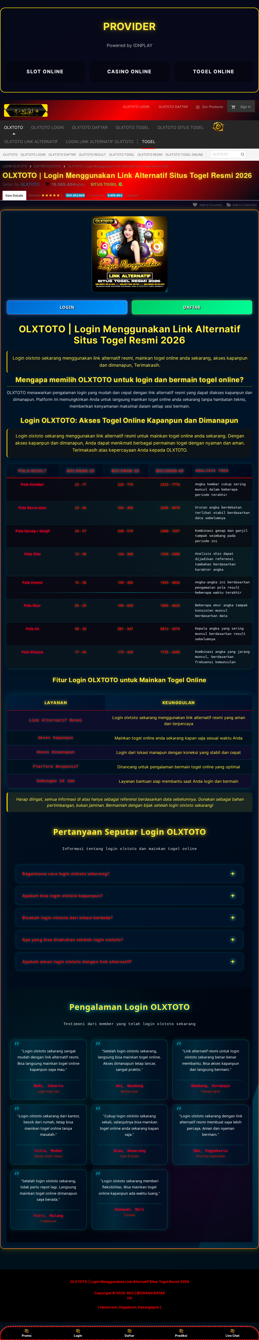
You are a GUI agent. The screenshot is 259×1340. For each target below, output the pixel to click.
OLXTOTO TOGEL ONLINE (184, 154)
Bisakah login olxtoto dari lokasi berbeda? (128, 917)
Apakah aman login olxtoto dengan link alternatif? (128, 961)
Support (132, 195)
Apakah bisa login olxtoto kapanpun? (128, 895)
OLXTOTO (10, 154)
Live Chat (233, 1335)
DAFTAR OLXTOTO (47, 166)
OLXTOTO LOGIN (33, 154)
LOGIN (67, 307)
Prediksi (181, 1335)
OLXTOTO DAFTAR (62, 154)
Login (78, 1335)
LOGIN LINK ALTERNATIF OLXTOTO (100, 141)
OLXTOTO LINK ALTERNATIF (31, 141)
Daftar (129, 1335)
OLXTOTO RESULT (92, 154)
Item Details (14, 195)
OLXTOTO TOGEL (122, 154)
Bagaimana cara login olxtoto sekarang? (128, 873)
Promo (26, 1335)
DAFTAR (192, 307)
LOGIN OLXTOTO (15, 166)
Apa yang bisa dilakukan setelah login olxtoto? (128, 939)
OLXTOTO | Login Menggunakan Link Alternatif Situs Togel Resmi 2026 (118, 166)
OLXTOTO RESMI (150, 154)
